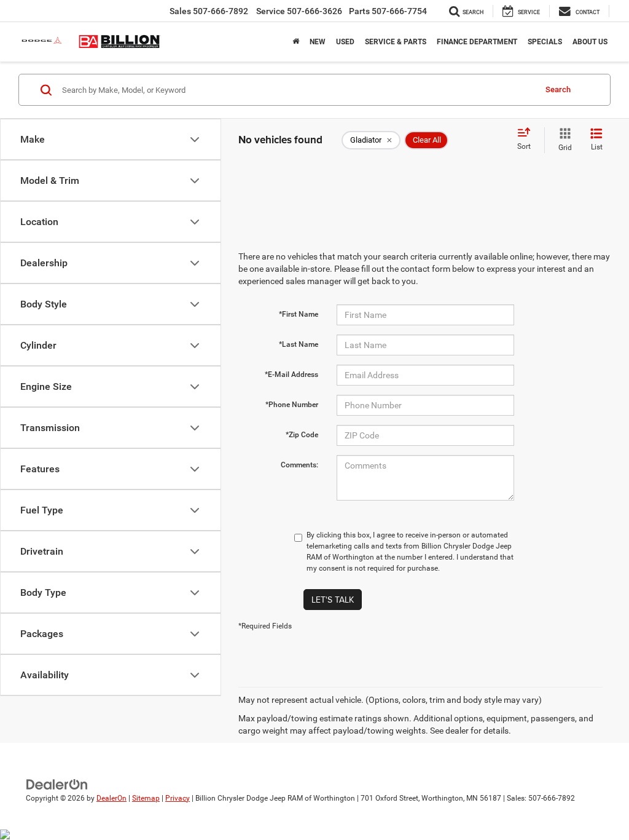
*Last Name (298, 344)
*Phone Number (291, 404)
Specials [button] (545, 42)
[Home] (295, 41)
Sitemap (146, 798)
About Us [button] (590, 42)
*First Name (298, 314)
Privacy (177, 798)
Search (558, 89)
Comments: (299, 465)
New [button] (318, 42)
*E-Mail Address (291, 374)
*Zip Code (302, 434)
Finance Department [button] (477, 42)
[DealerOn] (57, 783)
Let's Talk (332, 599)
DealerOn (111, 798)
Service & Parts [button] (395, 42)
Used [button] (345, 42)
